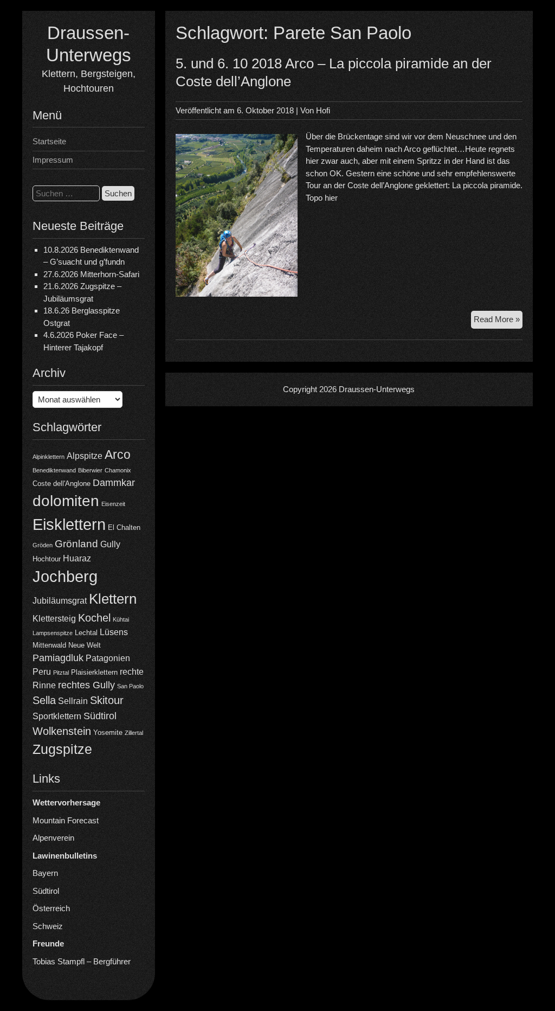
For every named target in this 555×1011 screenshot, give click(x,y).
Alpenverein (53, 837)
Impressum (53, 159)
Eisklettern (69, 524)
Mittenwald (49, 645)
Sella (44, 700)
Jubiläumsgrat (60, 600)
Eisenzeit (113, 504)
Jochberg (65, 576)
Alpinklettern (48, 456)
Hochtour (47, 559)
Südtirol (100, 716)
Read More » (498, 321)
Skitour (107, 700)
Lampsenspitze (53, 633)
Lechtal (86, 633)
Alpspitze (84, 455)
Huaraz (77, 558)
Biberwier (90, 470)
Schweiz (48, 926)
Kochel (94, 618)
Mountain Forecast (66, 820)
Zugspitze (62, 749)
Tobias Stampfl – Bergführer (82, 961)
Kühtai (121, 619)
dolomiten (66, 500)
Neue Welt (84, 645)
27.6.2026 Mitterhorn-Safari (91, 274)
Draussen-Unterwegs (377, 389)
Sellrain (73, 701)
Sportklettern (57, 716)
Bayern (45, 873)
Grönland (76, 543)
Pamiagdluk (58, 657)
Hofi (323, 110)
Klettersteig (54, 618)
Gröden (43, 545)
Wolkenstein (62, 731)
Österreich (51, 908)
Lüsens (114, 632)
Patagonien (108, 658)
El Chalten (124, 527)
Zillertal (134, 733)
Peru (42, 671)
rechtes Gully (86, 685)
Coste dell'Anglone (62, 483)
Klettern (113, 598)
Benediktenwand (54, 470)
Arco (118, 454)
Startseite (49, 141)
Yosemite (107, 732)
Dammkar (114, 482)
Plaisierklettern (94, 672)
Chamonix (118, 470)
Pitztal (61, 672)
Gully (110, 544)
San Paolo (130, 686)
